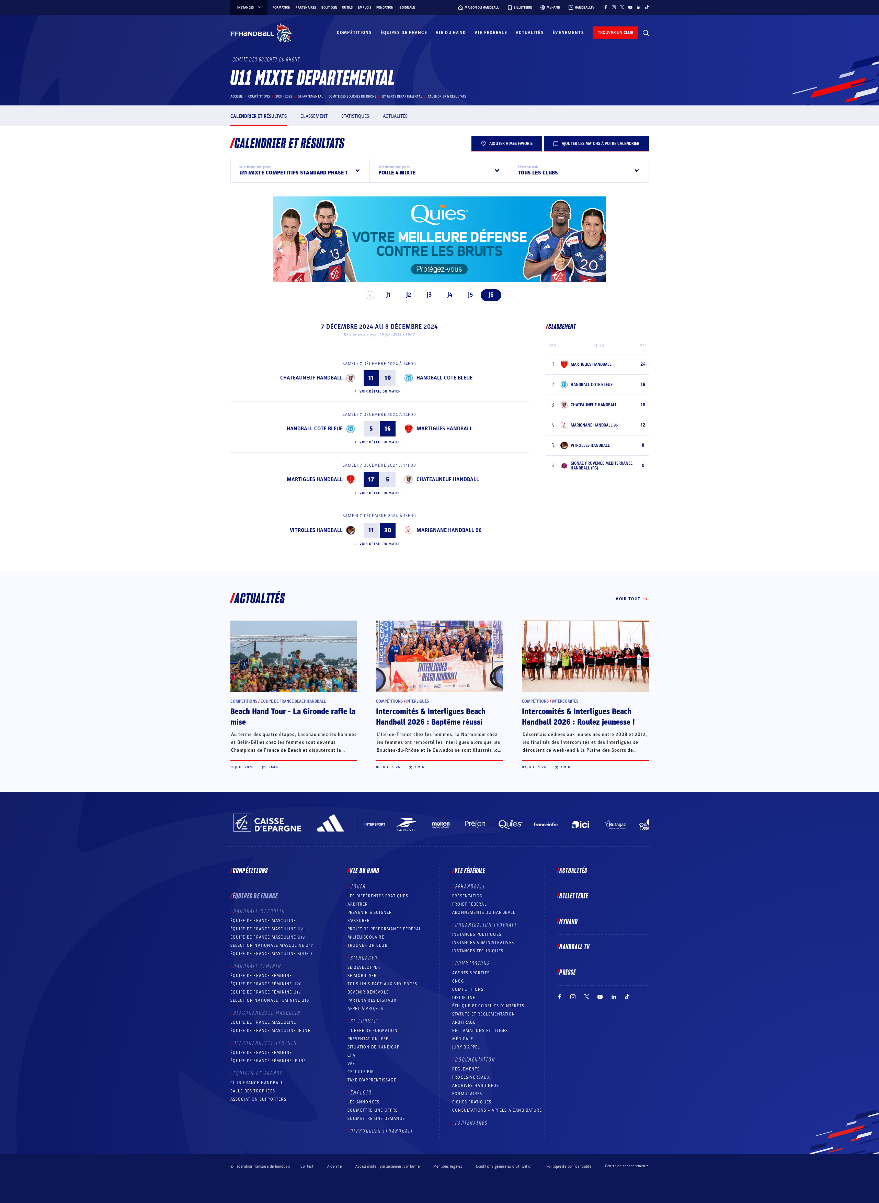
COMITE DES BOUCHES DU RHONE (352, 96)
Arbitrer (357, 904)
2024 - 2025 (283, 96)
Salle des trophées (252, 1091)
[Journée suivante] (509, 295)
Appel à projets (365, 1008)
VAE (351, 1063)
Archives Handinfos (475, 1085)
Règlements (466, 1069)
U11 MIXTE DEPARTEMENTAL (402, 96)
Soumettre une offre (372, 1110)
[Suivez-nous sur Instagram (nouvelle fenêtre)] (614, 7)
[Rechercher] (646, 33)
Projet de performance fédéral (384, 929)
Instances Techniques (477, 951)
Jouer (358, 886)
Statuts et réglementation (483, 1014)
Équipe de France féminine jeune (268, 1060)
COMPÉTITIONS (467, 989)
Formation (281, 7)
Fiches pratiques (471, 1102)
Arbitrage (464, 1022)
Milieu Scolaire (365, 937)
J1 (388, 294)
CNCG (458, 981)
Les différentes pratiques (377, 896)
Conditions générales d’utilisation (504, 1166)
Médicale (462, 1038)
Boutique (329, 7)
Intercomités (565, 701)
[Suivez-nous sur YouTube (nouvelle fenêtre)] (630, 7)
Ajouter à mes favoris (511, 143)
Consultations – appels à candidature (497, 1110)
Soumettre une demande (376, 1118)
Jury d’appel (466, 1047)
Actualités (530, 32)
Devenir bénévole (368, 992)
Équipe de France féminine (261, 975)
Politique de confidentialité (568, 1166)
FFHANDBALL (470, 886)
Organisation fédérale (486, 925)
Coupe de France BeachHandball (293, 701)
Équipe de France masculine (263, 920)
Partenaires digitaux (372, 1000)
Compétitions (354, 32)
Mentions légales (447, 1166)
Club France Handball (257, 1082)
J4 (449, 294)
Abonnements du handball (484, 912)
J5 (470, 294)
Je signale (407, 7)
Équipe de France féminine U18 (265, 992)
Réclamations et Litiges (480, 1030)
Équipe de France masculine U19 (267, 937)
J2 (408, 294)
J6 (491, 294)
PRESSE (567, 972)
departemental (310, 96)
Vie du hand (451, 32)
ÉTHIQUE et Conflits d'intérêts (488, 1005)
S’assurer (358, 920)
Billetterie (573, 896)
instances (245, 7)
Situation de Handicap (373, 1047)
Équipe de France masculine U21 (267, 929)
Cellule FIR (360, 1071)
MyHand (568, 921)
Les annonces (363, 1102)
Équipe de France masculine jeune (270, 1030)
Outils (347, 7)
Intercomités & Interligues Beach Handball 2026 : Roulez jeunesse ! (578, 717)
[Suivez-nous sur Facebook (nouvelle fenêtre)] (606, 7)
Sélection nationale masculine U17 (271, 945)
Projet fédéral (469, 904)
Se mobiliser (362, 975)
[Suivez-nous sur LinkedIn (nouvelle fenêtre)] (639, 7)
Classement (314, 116)
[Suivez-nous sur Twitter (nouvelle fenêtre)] (622, 7)
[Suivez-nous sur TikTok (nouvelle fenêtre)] (647, 7)
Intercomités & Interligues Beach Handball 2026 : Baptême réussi (431, 717)
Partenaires (306, 7)
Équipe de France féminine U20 (266, 983)
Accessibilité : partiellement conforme (387, 1166)
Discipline (463, 997)
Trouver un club (367, 945)
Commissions (472, 963)
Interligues (417, 701)
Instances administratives (483, 942)
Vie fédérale (491, 32)
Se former (364, 1021)
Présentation (467, 896)
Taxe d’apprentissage (371, 1080)
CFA (351, 1055)
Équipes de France (403, 32)
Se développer (363, 967)
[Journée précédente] (370, 295)
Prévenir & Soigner (369, 912)
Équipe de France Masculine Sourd (271, 953)
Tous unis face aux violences (382, 983)
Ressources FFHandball (382, 1131)
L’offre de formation (372, 1030)
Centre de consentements (627, 1166)
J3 (429, 294)
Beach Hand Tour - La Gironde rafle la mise (292, 717)
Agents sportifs (471, 973)
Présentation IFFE (367, 1038)
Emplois (364, 7)
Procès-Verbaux (471, 1077)
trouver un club (615, 32)
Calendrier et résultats (258, 116)
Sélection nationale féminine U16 (269, 1000)
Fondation (384, 7)
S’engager (364, 958)
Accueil (236, 96)
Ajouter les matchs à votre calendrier (600, 143)
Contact (306, 1166)
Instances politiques (476, 934)
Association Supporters (258, 1099)
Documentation (475, 1060)
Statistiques (355, 116)
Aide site (334, 1166)
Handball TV (574, 947)
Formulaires (467, 1093)
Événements (568, 32)
